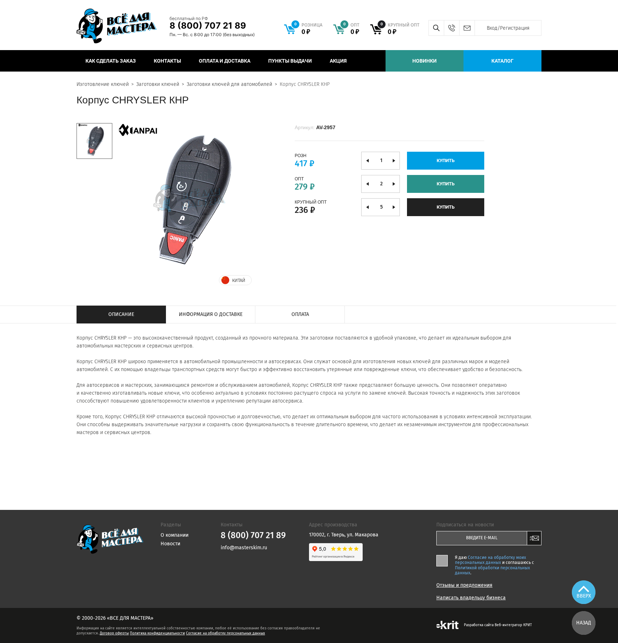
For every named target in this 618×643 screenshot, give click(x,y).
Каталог (502, 61)
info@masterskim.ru (467, 28)
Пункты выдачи (290, 61)
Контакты (167, 61)
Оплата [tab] (300, 314)
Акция (338, 61)
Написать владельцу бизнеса (471, 597)
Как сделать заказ (110, 61)
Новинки (424, 61)
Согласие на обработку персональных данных (225, 633)
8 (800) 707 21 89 (208, 25)
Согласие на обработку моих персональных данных (490, 560)
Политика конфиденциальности (157, 633)
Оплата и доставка (224, 61)
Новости (170, 544)
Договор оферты (114, 633)
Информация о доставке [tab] (210, 314)
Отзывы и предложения (464, 585)
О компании (174, 535)
